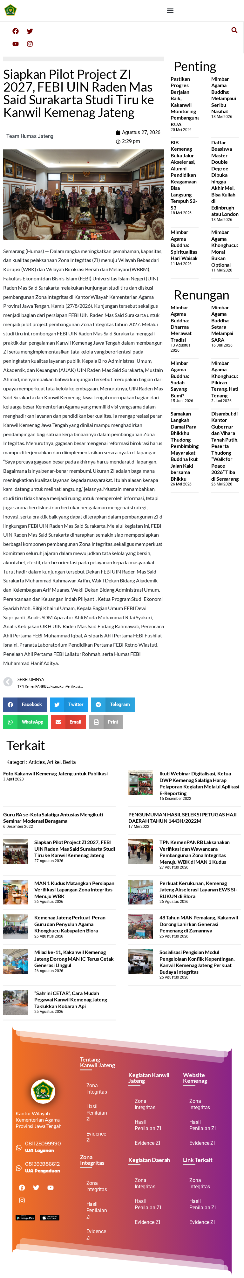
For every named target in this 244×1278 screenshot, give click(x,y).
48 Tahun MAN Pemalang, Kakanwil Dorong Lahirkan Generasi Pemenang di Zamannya (198, 923)
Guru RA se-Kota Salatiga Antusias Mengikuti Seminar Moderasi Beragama (53, 817)
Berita (69, 762)
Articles (37, 762)
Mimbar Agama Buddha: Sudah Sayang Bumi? (180, 379)
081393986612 (42, 1164)
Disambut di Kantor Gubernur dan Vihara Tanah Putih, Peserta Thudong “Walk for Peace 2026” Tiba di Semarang (225, 446)
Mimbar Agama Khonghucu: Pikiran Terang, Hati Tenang (224, 379)
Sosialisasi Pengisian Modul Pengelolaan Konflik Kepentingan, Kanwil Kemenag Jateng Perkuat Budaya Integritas (197, 961)
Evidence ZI (96, 1137)
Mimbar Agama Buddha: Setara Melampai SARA (222, 323)
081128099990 (43, 1144)
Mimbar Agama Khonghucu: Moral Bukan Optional (224, 248)
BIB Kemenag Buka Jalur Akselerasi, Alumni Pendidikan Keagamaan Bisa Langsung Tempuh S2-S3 (184, 174)
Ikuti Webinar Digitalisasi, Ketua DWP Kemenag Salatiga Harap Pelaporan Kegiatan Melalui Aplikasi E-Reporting (199, 783)
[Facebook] (15, 31)
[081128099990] (19, 1147)
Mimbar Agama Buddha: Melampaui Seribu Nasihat (223, 95)
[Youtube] (15, 44)
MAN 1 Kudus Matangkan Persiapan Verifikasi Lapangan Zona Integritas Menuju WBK (74, 889)
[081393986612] (19, 1168)
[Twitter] (30, 31)
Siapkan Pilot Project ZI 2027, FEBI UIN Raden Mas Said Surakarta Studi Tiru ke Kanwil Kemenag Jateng (74, 848)
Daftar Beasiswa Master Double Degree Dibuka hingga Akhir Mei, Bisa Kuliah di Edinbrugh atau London (225, 178)
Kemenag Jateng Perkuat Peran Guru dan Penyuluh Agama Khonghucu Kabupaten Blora (69, 923)
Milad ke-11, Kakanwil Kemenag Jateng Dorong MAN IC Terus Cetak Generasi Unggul (74, 958)
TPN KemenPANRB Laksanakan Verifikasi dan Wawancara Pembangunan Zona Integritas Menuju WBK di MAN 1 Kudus (194, 851)
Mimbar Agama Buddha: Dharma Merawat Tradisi (181, 323)
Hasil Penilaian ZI (96, 1112)
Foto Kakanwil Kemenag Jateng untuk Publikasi (55, 773)
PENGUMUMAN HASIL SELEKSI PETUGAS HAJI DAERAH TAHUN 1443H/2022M (182, 817)
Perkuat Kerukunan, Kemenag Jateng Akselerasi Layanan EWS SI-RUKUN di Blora (198, 889)
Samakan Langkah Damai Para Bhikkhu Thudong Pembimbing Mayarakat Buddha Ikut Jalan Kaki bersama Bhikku (184, 446)
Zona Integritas (96, 1088)
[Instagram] (30, 44)
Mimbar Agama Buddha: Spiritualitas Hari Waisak (184, 245)
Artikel (54, 762)
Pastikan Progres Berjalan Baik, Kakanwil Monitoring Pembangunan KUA (186, 101)
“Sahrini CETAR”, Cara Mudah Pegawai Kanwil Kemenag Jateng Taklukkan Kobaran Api (70, 999)
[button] (170, 10)
